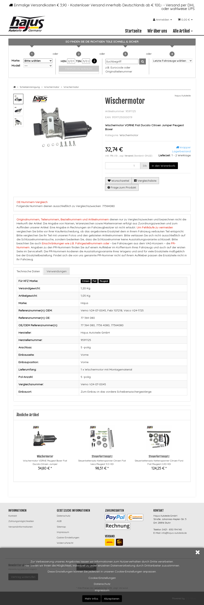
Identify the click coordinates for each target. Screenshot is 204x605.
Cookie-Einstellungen (102, 578)
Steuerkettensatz (102, 456)
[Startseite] (14, 86)
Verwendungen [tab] (57, 271)
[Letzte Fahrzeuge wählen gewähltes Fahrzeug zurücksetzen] (172, 60)
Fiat (94, 281)
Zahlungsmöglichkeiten (21, 521)
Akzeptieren (111, 598)
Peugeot (104, 281)
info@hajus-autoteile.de (174, 532)
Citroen (85, 281)
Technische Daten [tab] (28, 271)
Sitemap (61, 526)
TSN (79, 61)
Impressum (102, 590)
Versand (129, 155)
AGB (59, 521)
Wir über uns (157, 31)
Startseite (133, 31)
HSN (64, 61)
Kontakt (12, 515)
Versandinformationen (20, 526)
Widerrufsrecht (65, 542)
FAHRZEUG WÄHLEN (78, 68)
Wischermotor (129, 135)
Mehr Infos (91, 598)
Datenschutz (102, 584)
